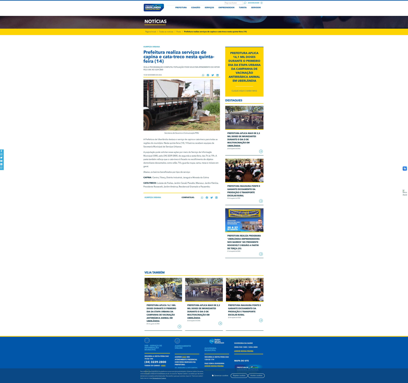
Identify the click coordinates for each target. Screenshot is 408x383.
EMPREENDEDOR (226, 8)
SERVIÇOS (209, 8)
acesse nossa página (214, 366)
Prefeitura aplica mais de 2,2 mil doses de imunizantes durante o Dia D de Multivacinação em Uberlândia (243, 139)
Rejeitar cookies (239, 376)
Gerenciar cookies (221, 376)
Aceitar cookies (256, 376)
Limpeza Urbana (152, 47)
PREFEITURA (181, 8)
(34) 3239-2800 (155, 362)
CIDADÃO (195, 8)
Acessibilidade (253, 3)
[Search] (245, 3)
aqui (163, 366)
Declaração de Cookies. (159, 378)
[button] (203, 75)
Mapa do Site (241, 361)
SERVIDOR (256, 8)
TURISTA (243, 8)
